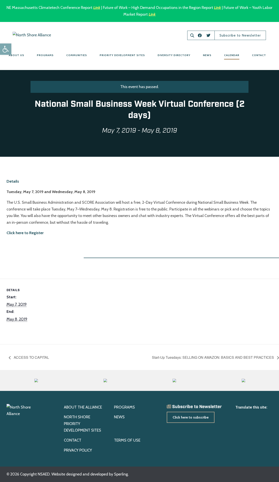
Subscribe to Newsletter (240, 35)
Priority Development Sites (122, 55)
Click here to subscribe (191, 417)
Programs (45, 55)
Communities (76, 55)
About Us (16, 55)
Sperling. (121, 474)
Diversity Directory (174, 55)
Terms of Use (127, 440)
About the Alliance (83, 407)
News (207, 55)
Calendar (231, 55)
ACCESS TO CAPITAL (31, 357)
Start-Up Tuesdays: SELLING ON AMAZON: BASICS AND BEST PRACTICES (213, 357)
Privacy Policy (78, 450)
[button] (5, 49)
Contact (259, 55)
